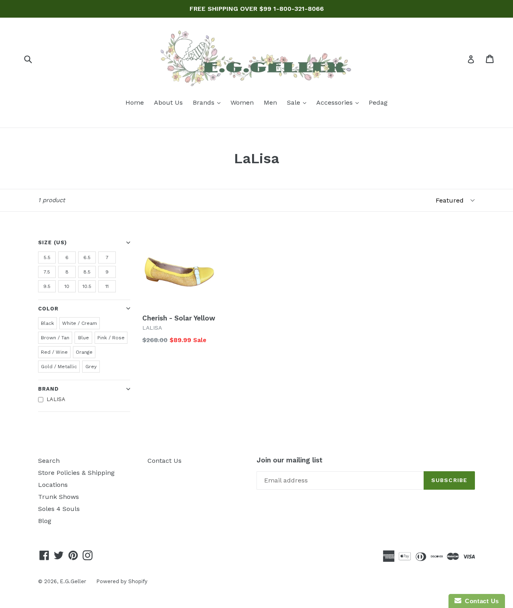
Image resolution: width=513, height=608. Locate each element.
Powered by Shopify (121, 581)
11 (107, 286)
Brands (208, 102)
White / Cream (79, 323)
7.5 (47, 272)
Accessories (339, 102)
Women (242, 102)
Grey (91, 366)
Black (47, 323)
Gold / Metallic (59, 366)
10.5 (87, 286)
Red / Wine (54, 352)
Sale (298, 102)
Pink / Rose (111, 337)
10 (67, 286)
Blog (44, 521)
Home (134, 102)
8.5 (87, 272)
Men (270, 102)
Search (49, 460)
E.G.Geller (73, 581)
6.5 (87, 257)
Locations (53, 484)
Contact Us (164, 460)
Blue (83, 337)
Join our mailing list (289, 460)
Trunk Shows (58, 497)
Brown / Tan (55, 337)
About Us (168, 102)
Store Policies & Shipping (76, 472)
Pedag (378, 102)
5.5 (47, 257)
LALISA (55, 399)
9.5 (46, 286)
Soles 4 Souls (59, 509)
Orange (84, 352)
